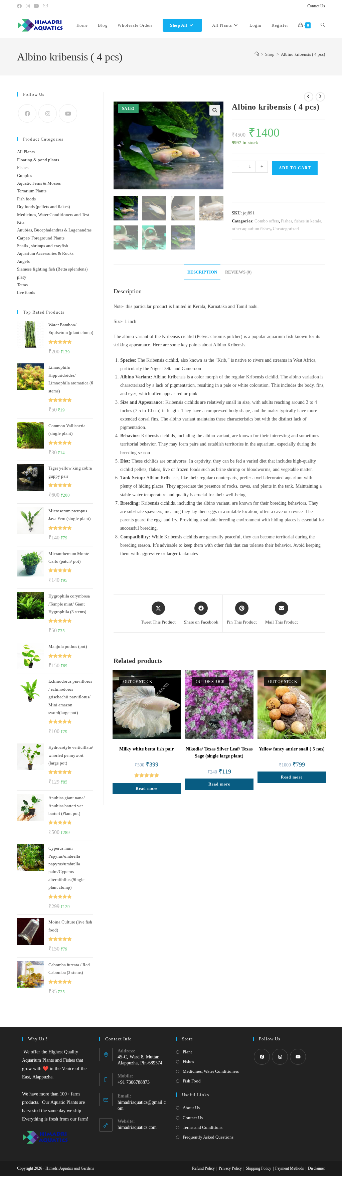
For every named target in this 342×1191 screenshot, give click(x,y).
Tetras (22, 284)
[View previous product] (308, 97)
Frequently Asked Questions (208, 1137)
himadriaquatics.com (137, 1127)
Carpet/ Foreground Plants (40, 237)
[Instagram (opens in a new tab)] (28, 6)
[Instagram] (47, 113)
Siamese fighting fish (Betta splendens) (52, 269)
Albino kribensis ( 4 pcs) (303, 54)
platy (21, 277)
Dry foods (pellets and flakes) (43, 206)
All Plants (26, 151)
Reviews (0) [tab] (238, 272)
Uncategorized (286, 228)
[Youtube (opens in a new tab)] (36, 6)
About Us (191, 1107)
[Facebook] (27, 113)
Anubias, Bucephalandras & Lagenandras (54, 229)
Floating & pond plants (38, 159)
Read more (146, 788)
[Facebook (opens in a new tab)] (20, 6)
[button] (214, 110)
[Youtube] (68, 113)
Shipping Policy (258, 1168)
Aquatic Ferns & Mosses (39, 183)
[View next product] (320, 97)
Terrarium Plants (31, 190)
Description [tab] (202, 272)
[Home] (256, 54)
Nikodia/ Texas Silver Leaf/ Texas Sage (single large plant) (219, 752)
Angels (23, 261)
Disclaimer (316, 1168)
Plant (187, 1051)
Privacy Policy (230, 1168)
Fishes (286, 220)
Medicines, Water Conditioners (211, 1071)
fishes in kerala (307, 220)
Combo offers (266, 220)
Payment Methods (289, 1168)
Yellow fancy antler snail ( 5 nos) (292, 748)
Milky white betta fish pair (146, 748)
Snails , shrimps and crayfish (42, 245)
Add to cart (295, 168)
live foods (26, 292)
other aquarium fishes (251, 228)
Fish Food (192, 1080)
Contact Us (316, 6)
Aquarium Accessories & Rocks (45, 253)
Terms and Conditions (202, 1127)
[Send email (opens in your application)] (45, 6)
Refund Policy (203, 1168)
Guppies (24, 175)
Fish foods (26, 198)
